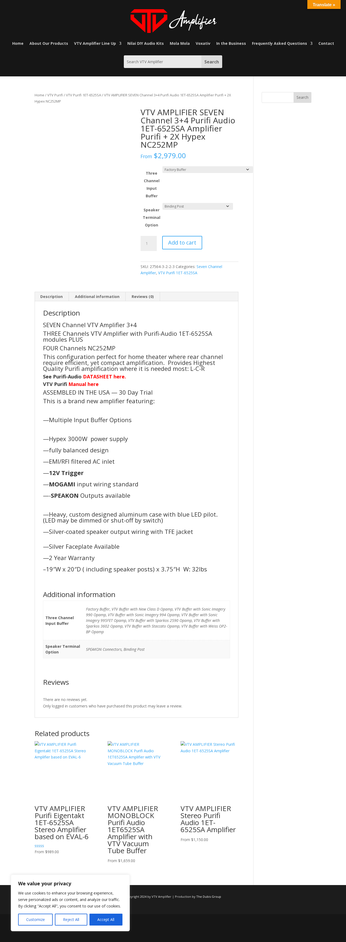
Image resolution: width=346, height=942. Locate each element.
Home (18, 44)
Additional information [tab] (97, 296)
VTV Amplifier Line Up (95, 44)
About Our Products (48, 44)
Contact (326, 44)
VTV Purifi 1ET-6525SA (83, 95)
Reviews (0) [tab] (143, 296)
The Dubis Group (208, 896)
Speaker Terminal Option (151, 217)
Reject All (71, 919)
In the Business (231, 44)
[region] (70, 903)
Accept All (105, 919)
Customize (35, 919)
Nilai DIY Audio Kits (145, 44)
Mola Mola (180, 44)
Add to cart (182, 242)
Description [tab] (51, 296)
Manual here (83, 384)
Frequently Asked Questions (279, 44)
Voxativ (203, 44)
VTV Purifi (55, 95)
